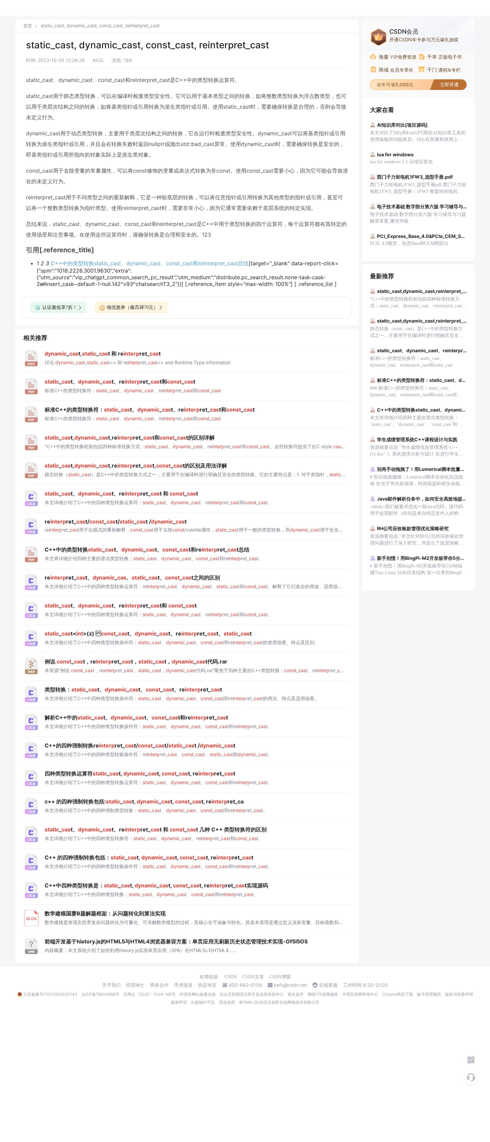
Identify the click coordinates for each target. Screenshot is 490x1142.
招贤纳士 (135, 985)
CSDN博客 (280, 976)
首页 (27, 26)
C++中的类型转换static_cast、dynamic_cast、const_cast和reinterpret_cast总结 (150, 263)
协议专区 (207, 985)
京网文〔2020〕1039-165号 (149, 994)
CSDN (231, 976)
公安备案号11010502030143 (50, 994)
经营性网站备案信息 (198, 994)
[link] (27, 25)
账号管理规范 (429, 994)
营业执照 (227, 1002)
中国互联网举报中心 (360, 994)
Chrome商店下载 (397, 994)
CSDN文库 (253, 976)
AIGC (98, 60)
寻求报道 (183, 985)
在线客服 (328, 985)
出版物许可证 (203, 1002)
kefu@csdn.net (290, 985)
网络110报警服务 (323, 994)
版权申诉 (179, 1002)
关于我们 (111, 985)
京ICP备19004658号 (100, 994)
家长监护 (296, 994)
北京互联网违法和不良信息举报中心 (252, 994)
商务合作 (159, 985)
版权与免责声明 (459, 994)
